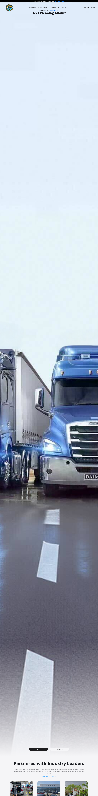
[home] (5, 7)
